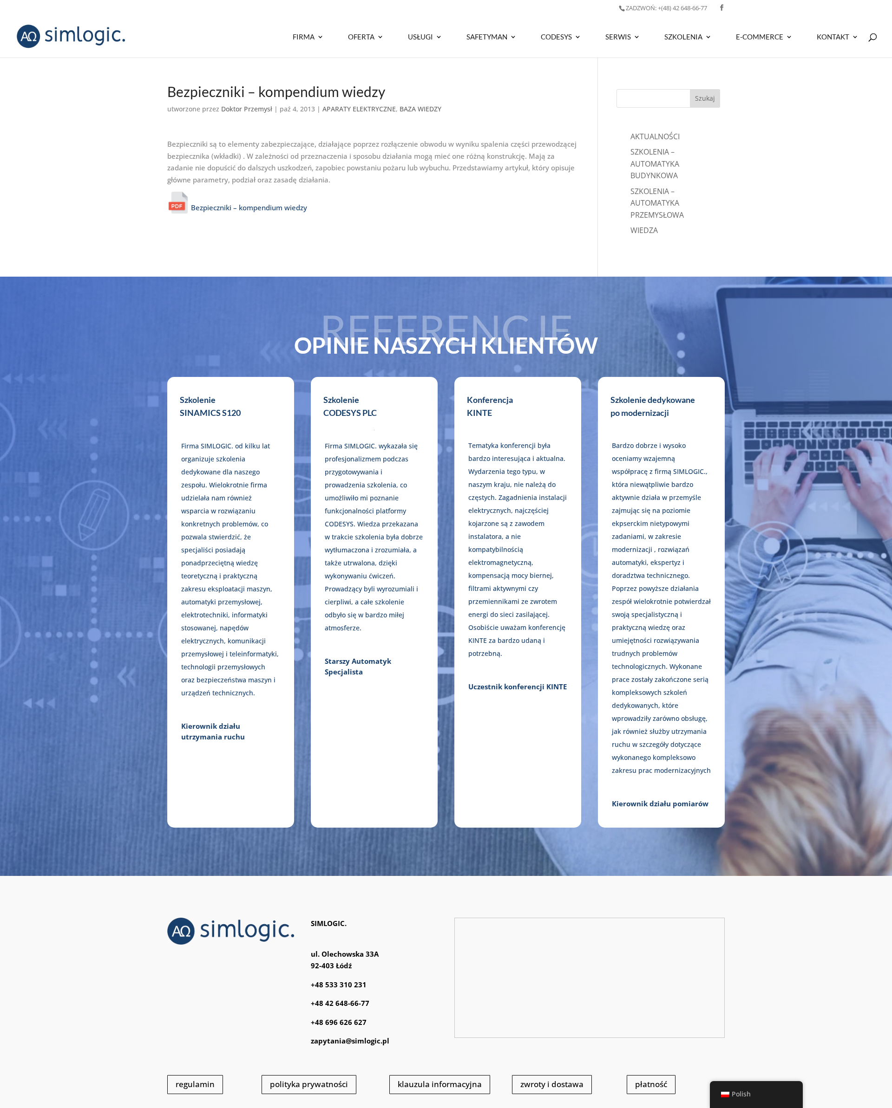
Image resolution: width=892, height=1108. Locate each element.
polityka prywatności (309, 1084)
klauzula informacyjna (440, 1084)
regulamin (195, 1084)
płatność (651, 1084)
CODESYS (556, 37)
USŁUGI (420, 37)
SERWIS (618, 37)
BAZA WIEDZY (420, 108)
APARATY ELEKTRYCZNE (359, 108)
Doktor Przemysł (246, 108)
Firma (304, 37)
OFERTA (361, 37)
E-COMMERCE (759, 37)
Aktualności (655, 136)
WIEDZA (644, 230)
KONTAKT (833, 37)
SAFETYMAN (486, 37)
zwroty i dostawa (552, 1084)
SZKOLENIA (683, 37)
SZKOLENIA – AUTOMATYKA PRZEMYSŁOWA (657, 203)
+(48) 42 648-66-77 (666, 8)
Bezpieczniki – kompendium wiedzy (248, 207)
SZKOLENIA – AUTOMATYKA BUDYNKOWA (654, 164)
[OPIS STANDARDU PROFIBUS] (178, 207)
